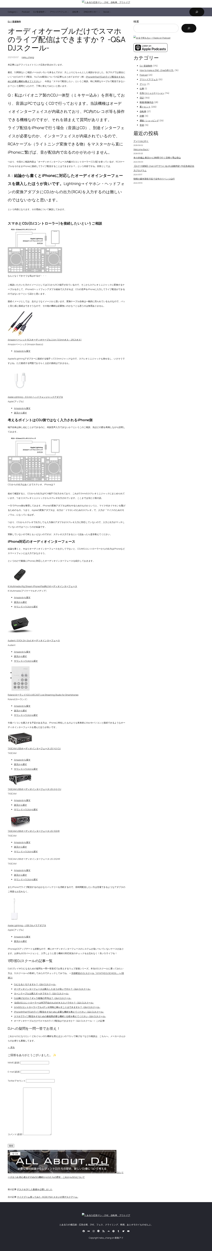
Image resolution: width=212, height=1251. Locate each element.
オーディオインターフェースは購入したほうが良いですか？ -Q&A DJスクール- (52, 988)
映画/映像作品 (146, 102)
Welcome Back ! (141, 149)
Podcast (144, 74)
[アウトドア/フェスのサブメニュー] (68, 12)
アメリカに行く (141, 141)
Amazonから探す (22, 350)
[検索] (188, 28)
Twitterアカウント (16, 1080)
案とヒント (145, 106)
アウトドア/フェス (149, 79)
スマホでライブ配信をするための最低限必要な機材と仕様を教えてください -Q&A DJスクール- (60, 1016)
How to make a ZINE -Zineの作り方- (157, 70)
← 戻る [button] (11, 1047)
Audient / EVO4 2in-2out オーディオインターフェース (34, 640)
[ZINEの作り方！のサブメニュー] (99, 12)
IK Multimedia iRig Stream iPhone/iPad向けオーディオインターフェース (42, 586)
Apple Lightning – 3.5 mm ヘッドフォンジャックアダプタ (35, 396)
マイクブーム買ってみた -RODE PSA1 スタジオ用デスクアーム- (47, 1196)
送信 (11, 1146)
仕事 (142, 88)
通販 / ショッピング (149, 120)
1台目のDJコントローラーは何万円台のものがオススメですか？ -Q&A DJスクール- (54, 1002)
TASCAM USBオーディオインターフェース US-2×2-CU (34, 789)
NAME (14, 1062)
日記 (142, 97)
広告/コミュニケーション (152, 93)
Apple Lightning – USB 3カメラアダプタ (27, 925)
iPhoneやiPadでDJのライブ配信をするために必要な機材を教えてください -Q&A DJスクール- (59, 1011)
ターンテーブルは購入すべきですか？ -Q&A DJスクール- (41, 993)
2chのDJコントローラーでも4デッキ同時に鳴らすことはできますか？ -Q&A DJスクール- (57, 1007)
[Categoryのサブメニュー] (17, 12)
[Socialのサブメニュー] (110, 12)
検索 (136, 21)
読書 (142, 115)
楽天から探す (20, 412)
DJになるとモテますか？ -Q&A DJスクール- (35, 984)
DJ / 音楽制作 (14, 21)
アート (143, 84)
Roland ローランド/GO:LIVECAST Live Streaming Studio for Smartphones (43, 694)
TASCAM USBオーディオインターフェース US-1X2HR (34, 830)
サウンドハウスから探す (26, 606)
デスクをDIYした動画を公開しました (34, 1189)
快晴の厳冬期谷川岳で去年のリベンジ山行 (154, 178)
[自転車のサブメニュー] (79, 12)
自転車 (143, 111)
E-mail (14, 1071)
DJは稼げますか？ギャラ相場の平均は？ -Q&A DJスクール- (42, 998)
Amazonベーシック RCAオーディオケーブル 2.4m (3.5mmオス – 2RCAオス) (45, 339)
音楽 (142, 125)
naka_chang (28, 57)
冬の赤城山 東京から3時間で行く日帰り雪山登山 (157, 157)
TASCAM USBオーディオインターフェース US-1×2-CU (34, 748)
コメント (15, 1134)
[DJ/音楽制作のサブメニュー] (45, 12)
